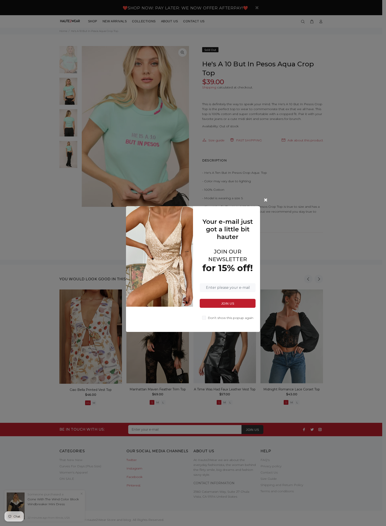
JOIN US (227, 303)
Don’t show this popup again (230, 318)
